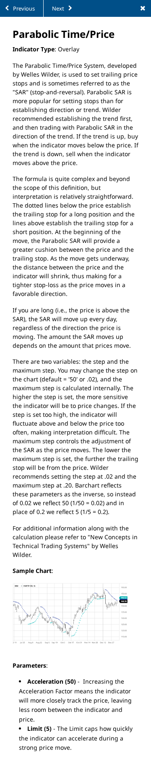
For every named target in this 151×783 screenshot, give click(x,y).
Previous (23, 8)
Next (58, 8)
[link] (142, 8)
